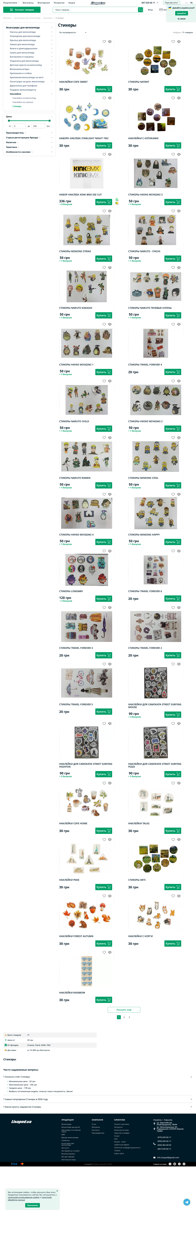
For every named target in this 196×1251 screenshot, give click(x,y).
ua (186, 2)
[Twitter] (184, 1164)
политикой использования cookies (23, 1197)
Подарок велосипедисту (23, 90)
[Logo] (98, 3)
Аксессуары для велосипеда (27, 18)
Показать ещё (124, 1009)
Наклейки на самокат (23, 102)
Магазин (7, 18)
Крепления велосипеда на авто (26, 77)
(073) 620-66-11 (164, 1137)
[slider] (9, 121)
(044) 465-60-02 (164, 1145)
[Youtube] (174, 1164)
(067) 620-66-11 (164, 1149)
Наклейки (48, 18)
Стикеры (17, 106)
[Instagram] (179, 1164)
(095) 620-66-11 (164, 1141)
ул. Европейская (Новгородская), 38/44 (167, 1123)
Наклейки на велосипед (24, 98)
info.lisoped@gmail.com (168, 1157)
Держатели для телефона (23, 86)
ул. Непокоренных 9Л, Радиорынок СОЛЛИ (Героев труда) (170, 1129)
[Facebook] (170, 1164)
